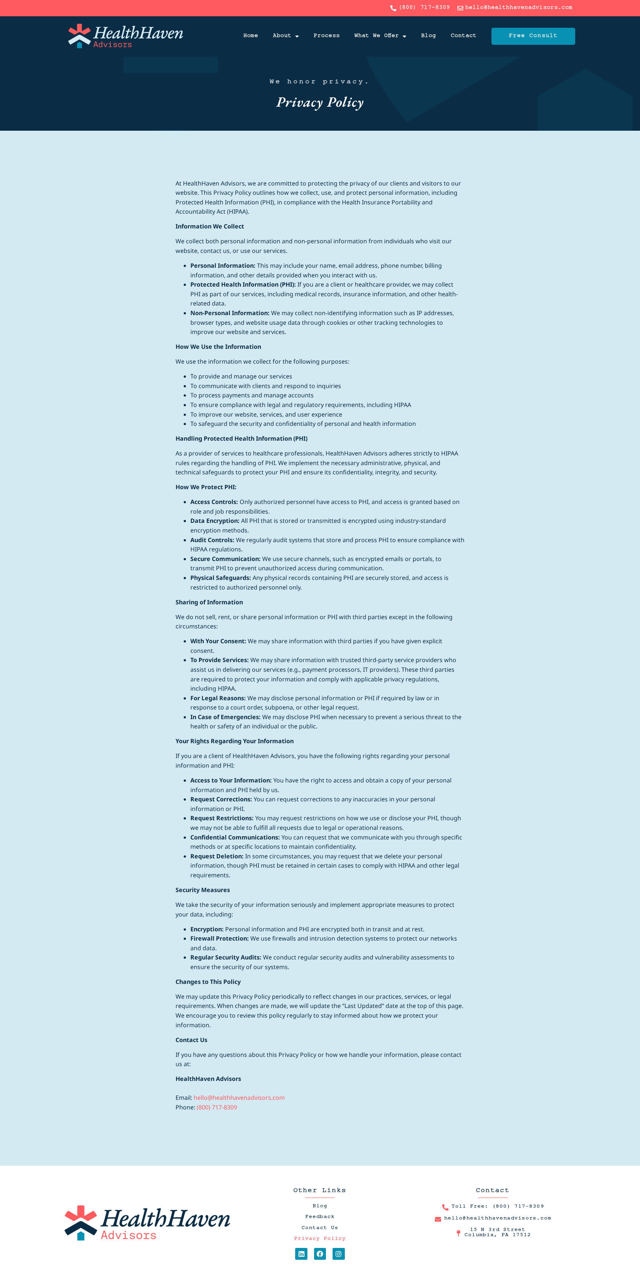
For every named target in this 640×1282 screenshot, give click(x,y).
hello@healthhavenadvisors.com (239, 1098)
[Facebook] (320, 1254)
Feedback (320, 1217)
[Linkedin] (301, 1254)
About (282, 36)
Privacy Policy (320, 1239)
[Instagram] (338, 1254)
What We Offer (376, 36)
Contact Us (320, 1228)
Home (250, 36)
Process (327, 36)
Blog (428, 36)
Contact (464, 36)
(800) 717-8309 (217, 1107)
